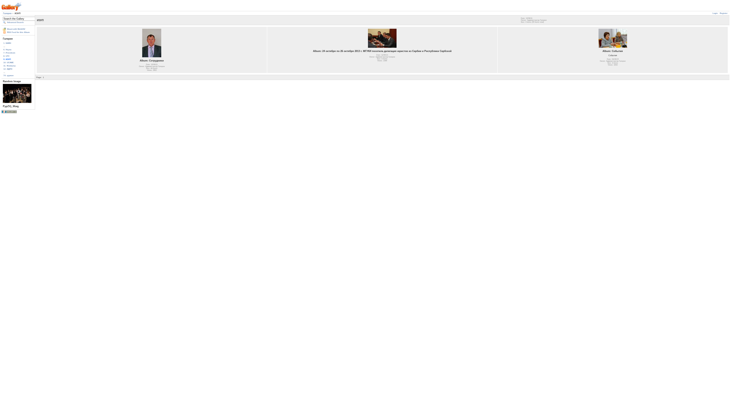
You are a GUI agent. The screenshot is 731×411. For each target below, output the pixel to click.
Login (715, 13)
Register (724, 13)
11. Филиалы (9, 66)
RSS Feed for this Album (18, 32)
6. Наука (7, 50)
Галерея (7, 13)
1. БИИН (7, 43)
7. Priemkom (9, 53)
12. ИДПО (7, 69)
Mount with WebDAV (16, 29)
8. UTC (6, 56)
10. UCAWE (8, 62)
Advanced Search (15, 22)
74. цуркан (8, 75)
